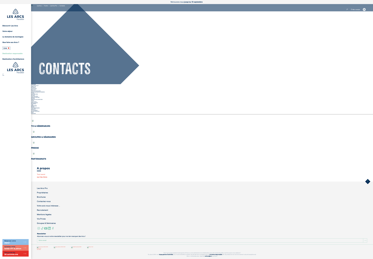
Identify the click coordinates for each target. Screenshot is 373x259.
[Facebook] (53, 229)
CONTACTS (33, 109)
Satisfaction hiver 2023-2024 (36, 99)
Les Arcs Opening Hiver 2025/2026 (38, 92)
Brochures (41, 197)
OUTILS (32, 100)
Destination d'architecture (13, 59)
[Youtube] (46, 229)
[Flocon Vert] (90, 247)
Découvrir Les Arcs (10, 26)
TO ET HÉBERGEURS (35, 108)
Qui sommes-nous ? (35, 85)
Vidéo (32, 104)
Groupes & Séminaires (35, 111)
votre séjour (208, 256)
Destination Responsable (36, 91)
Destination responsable (12, 54)
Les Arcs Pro (42, 188)
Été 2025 (33, 95)
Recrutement (42, 210)
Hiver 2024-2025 (34, 96)
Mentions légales (44, 215)
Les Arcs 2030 (34, 88)
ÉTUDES (32, 93)
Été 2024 (33, 98)
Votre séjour (7, 31)
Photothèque (33, 103)
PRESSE (32, 107)
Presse (32, 112)
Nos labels (39, 249)
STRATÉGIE (33, 84)
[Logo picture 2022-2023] (42, 247)
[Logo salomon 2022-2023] (59, 247)
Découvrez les (11, 254)
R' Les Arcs (39, 248)
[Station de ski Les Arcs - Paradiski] (15, 14)
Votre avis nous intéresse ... (48, 206)
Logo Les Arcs (34, 101)
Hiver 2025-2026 (34, 94)
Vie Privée (41, 219)
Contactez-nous (44, 202)
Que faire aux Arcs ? (10, 42)
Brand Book (33, 87)
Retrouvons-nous (187, 2)
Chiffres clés (33, 86)
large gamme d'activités (166, 254)
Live (5, 48)
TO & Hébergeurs (34, 110)
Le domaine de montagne (12, 37)
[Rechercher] (2, 74)
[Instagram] (39, 229)
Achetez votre (12, 248)
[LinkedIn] (49, 229)
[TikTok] (42, 229)
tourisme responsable (216, 254)
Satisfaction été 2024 (35, 97)
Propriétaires (42, 193)
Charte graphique (34, 102)
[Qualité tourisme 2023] (76, 247)
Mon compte (356, 9)
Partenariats (33, 113)
